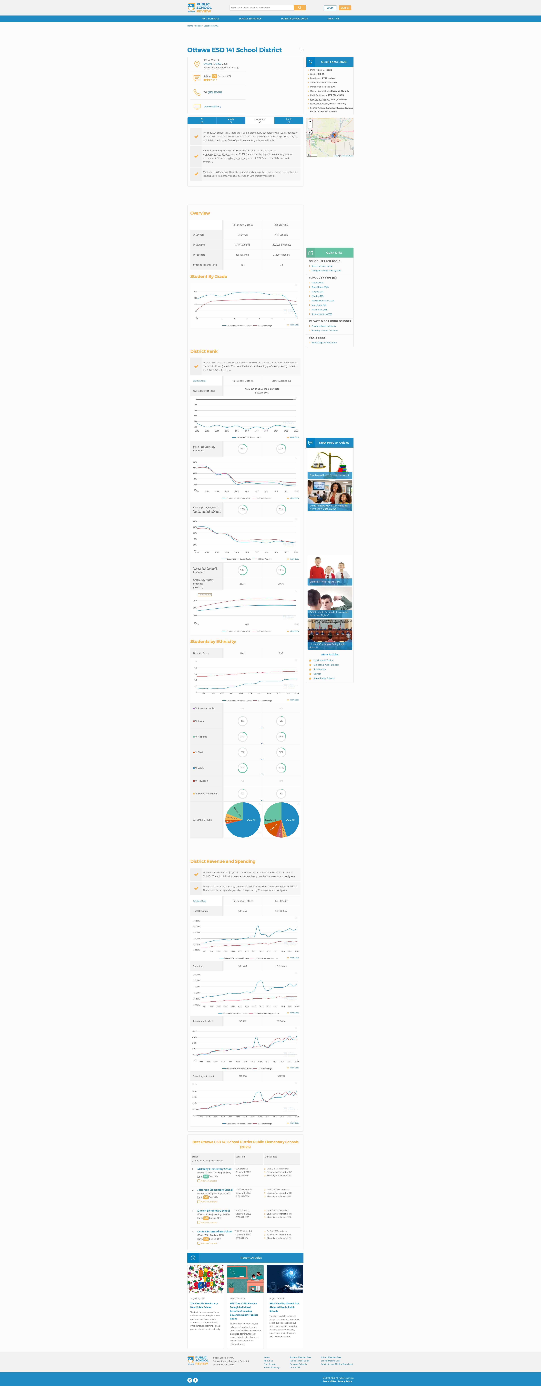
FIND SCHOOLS (210, 18)
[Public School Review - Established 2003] (199, 7)
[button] (334, 135)
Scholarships (320, 669)
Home (267, 1357)
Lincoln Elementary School (213, 1211)
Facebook (195, 1380)
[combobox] (259, 8)
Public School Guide (299, 1361)
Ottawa (208, 64)
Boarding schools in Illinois (325, 330)
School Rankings (272, 1367)
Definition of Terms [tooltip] (199, 381)
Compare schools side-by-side (326, 270)
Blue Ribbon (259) (320, 287)
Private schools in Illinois (324, 326)
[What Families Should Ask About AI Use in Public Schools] (285, 1279)
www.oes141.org (212, 107)
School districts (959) (322, 314)
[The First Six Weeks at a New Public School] (206, 1279)
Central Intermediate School (214, 1232)
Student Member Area (300, 1357)
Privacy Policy (345, 1381)
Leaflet (336, 156)
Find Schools (270, 1364)
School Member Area (331, 1357)
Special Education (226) (323, 300)
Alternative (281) (319, 309)
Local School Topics (323, 660)
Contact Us (295, 1367)
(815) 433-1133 (215, 92)
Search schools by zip (322, 266)
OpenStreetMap (347, 156)
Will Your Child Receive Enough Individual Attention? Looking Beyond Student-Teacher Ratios (244, 1311)
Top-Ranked (317, 282)
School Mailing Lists (331, 1361)
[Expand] (310, 132)
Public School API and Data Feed (337, 1364)
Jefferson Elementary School (215, 1190)
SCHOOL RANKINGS (250, 18)
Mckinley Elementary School (214, 1169)
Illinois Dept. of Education (324, 342)
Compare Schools (298, 1364)
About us (268, 1361)
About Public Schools (324, 678)
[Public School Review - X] (189, 1380)
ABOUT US (333, 18)
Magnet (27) (317, 291)
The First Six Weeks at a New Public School (204, 1305)
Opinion (317, 674)
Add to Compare (209, 1181)
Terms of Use (329, 1381)
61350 (218, 64)
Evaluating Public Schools (326, 665)
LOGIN (330, 8)
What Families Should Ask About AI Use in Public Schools (284, 1307)
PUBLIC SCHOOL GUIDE (294, 18)
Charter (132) (318, 296)
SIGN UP (345, 8)
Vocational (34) (319, 305)
